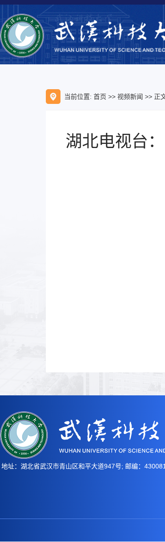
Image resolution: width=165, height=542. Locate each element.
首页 (100, 96)
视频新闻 (130, 96)
